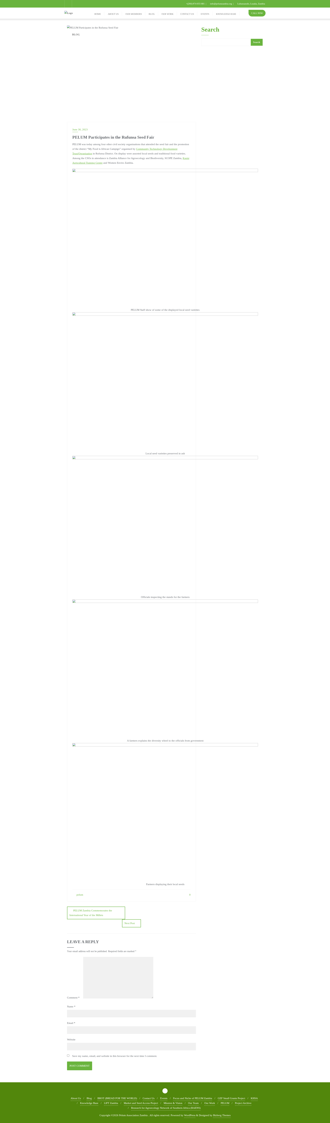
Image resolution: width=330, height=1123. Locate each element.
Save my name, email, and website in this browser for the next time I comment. (114, 1056)
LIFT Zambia (111, 1103)
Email (71, 1023)
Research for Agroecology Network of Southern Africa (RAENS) (166, 1108)
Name (71, 1006)
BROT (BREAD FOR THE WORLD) (117, 1098)
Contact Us (149, 1098)
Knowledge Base (89, 1103)
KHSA (254, 1098)
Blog (89, 1098)
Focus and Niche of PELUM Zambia (192, 1098)
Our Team (193, 1103)
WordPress (189, 1115)
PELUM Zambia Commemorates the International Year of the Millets (90, 913)
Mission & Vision (173, 1103)
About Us (76, 1098)
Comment (73, 997)
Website (71, 1039)
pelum (79, 894)
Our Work (209, 1103)
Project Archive (243, 1103)
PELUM (225, 1103)
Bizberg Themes (222, 1115)
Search (210, 29)
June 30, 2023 (80, 129)
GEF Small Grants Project (231, 1098)
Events (163, 1098)
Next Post (129, 923)
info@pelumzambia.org (221, 3)
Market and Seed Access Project (141, 1103)
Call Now (257, 13)
